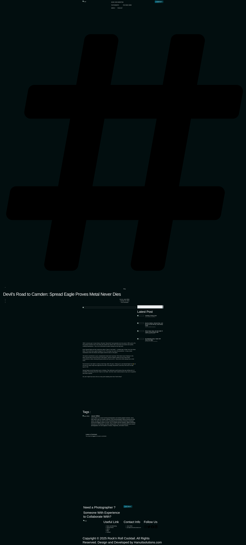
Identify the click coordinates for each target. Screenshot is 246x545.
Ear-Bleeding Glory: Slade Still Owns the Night (153, 339)
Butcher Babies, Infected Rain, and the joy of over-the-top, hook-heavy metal (154, 324)
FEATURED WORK (127, 5)
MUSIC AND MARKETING (117, 2)
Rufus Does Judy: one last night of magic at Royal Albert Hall (154, 331)
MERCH (113, 8)
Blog (124, 288)
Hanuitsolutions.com (148, 542)
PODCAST (120, 8)
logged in (94, 436)
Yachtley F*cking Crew (151, 315)
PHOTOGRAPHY (115, 5)
